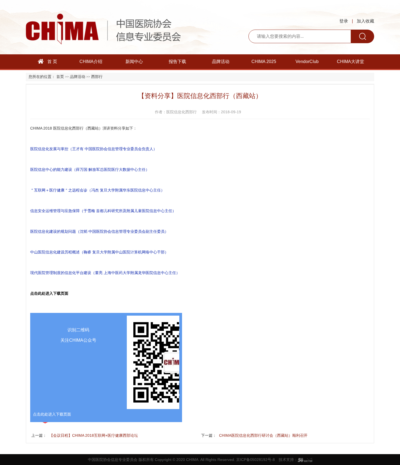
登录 (343, 21)
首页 (60, 77)
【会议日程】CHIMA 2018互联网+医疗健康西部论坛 (93, 435)
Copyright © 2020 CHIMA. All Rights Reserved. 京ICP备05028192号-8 (215, 459)
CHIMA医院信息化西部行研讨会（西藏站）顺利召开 (263, 435)
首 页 (51, 61)
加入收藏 (365, 21)
